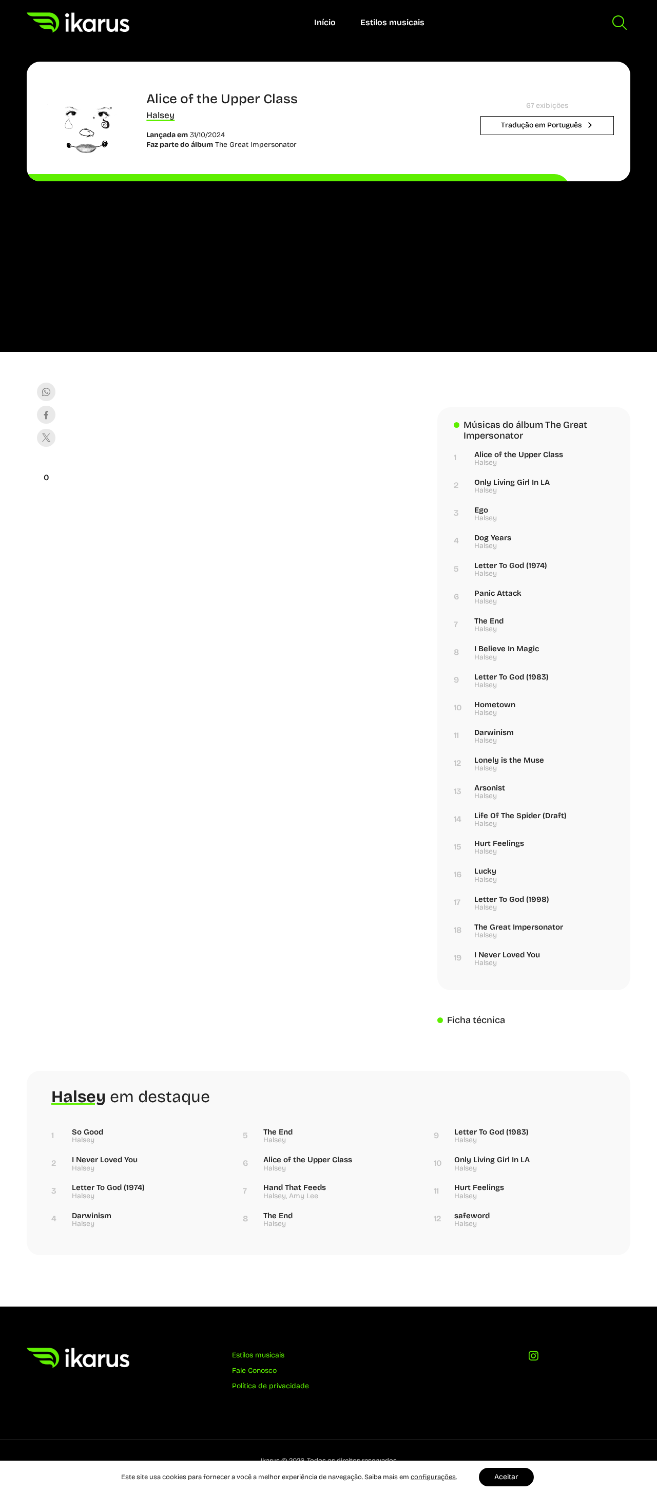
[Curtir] (46, 465)
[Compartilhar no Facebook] (46, 415)
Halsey (160, 115)
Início (325, 22)
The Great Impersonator (256, 144)
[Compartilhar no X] (46, 438)
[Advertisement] (328, 258)
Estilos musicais (392, 22)
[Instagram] (534, 1359)
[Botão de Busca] (619, 22)
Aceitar (506, 1476)
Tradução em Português (542, 125)
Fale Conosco (254, 1370)
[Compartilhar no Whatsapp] (46, 392)
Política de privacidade (270, 1386)
